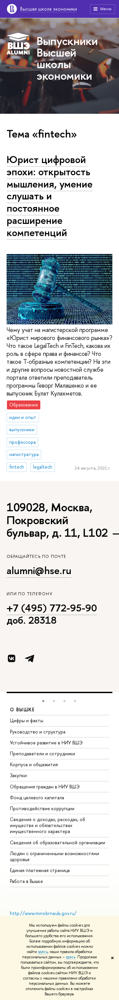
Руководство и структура (37, 732)
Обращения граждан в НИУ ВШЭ (45, 786)
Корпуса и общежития (34, 764)
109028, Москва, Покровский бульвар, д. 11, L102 (57, 519)
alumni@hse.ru (39, 570)
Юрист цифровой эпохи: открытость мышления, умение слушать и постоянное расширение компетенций (50, 195)
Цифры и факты (26, 720)
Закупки (18, 775)
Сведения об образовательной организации (57, 842)
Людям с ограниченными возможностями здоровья (54, 856)
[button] (43, 701)
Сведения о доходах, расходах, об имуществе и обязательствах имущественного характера (47, 825)
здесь (43, 951)
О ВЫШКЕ (22, 709)
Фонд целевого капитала (37, 797)
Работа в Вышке (26, 881)
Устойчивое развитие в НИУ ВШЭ (46, 742)
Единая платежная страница (40, 870)
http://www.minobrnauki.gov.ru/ (43, 913)
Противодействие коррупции (42, 808)
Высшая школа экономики (48, 9)
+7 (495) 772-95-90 (52, 608)
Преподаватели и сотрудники (42, 753)
